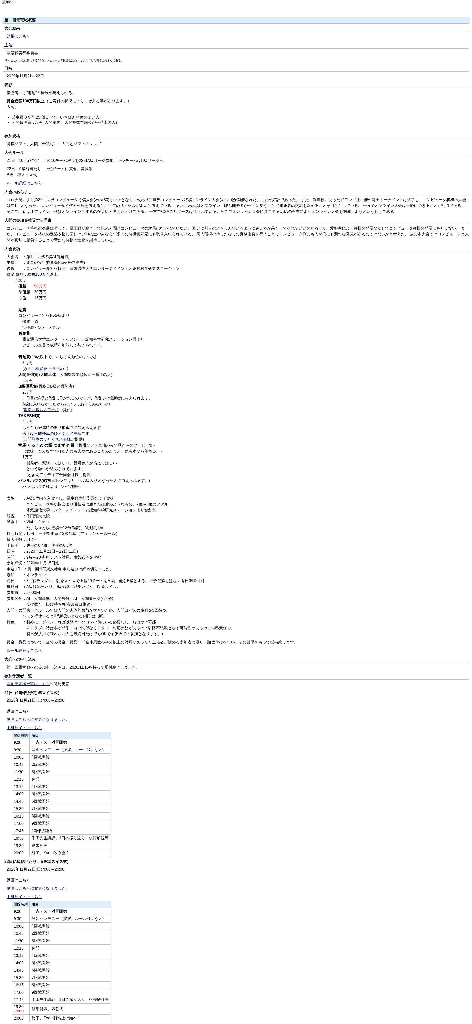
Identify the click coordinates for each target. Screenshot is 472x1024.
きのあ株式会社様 (39, 369)
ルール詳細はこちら (24, 183)
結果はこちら (18, 36)
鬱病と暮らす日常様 (41, 410)
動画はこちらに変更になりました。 (38, 719)
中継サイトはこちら (24, 728)
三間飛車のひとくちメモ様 (57, 433)
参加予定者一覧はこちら (28, 684)
